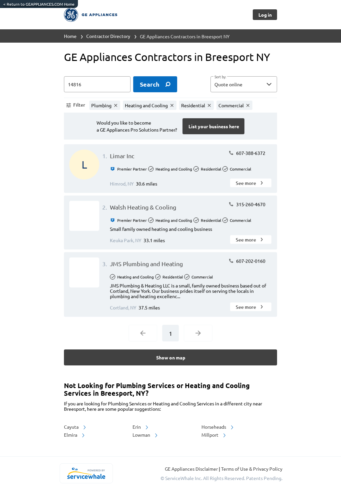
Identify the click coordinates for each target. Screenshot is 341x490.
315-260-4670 (250, 204)
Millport (210, 435)
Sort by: (220, 77)
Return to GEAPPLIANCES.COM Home (39, 4)
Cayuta (72, 427)
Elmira (71, 435)
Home (70, 36)
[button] (243, 84)
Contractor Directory (108, 36)
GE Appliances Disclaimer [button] (192, 469)
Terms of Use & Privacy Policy (251, 469)
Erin (137, 427)
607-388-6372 (250, 153)
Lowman (142, 435)
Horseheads (214, 427)
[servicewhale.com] (86, 473)
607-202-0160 (250, 261)
